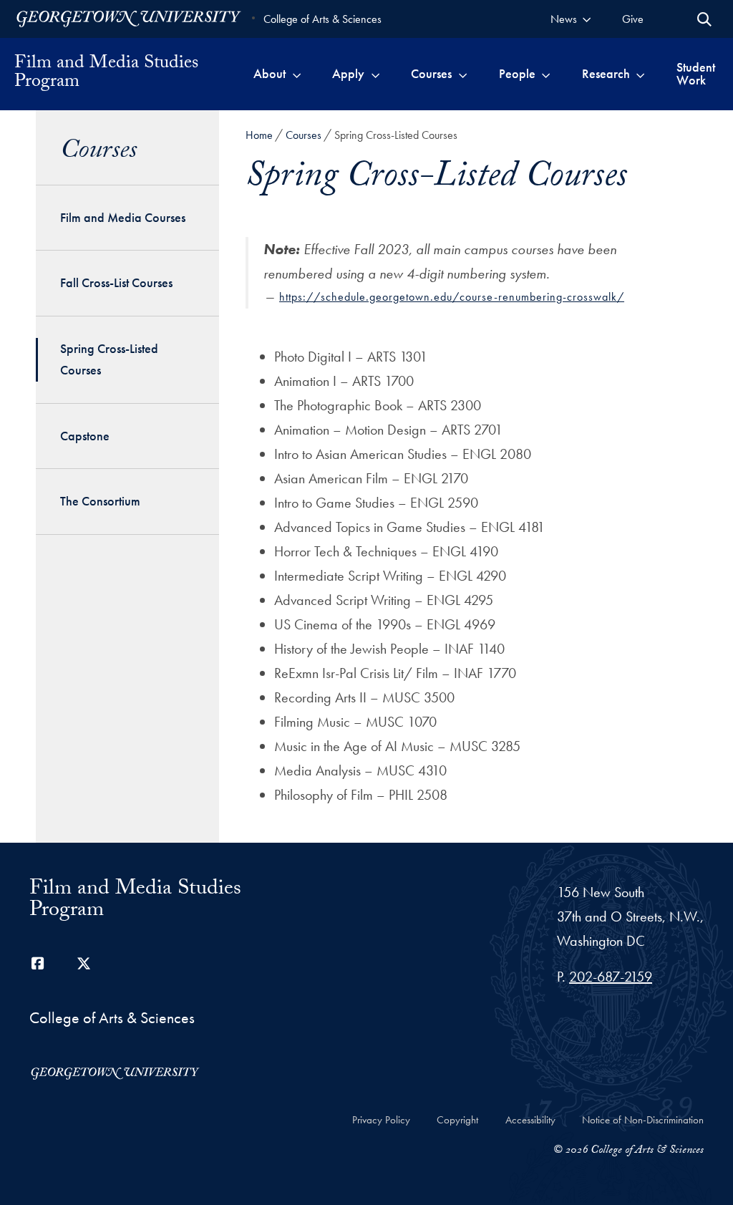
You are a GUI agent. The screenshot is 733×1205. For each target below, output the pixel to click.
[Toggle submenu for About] (296, 74)
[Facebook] (38, 963)
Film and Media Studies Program (106, 73)
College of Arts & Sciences (322, 18)
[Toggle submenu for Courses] (462, 74)
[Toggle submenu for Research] (640, 74)
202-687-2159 (610, 976)
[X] (83, 963)
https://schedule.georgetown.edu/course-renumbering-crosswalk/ (451, 296)
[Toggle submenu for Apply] (375, 74)
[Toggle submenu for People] (545, 74)
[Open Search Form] (704, 19)
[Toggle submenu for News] (586, 19)
